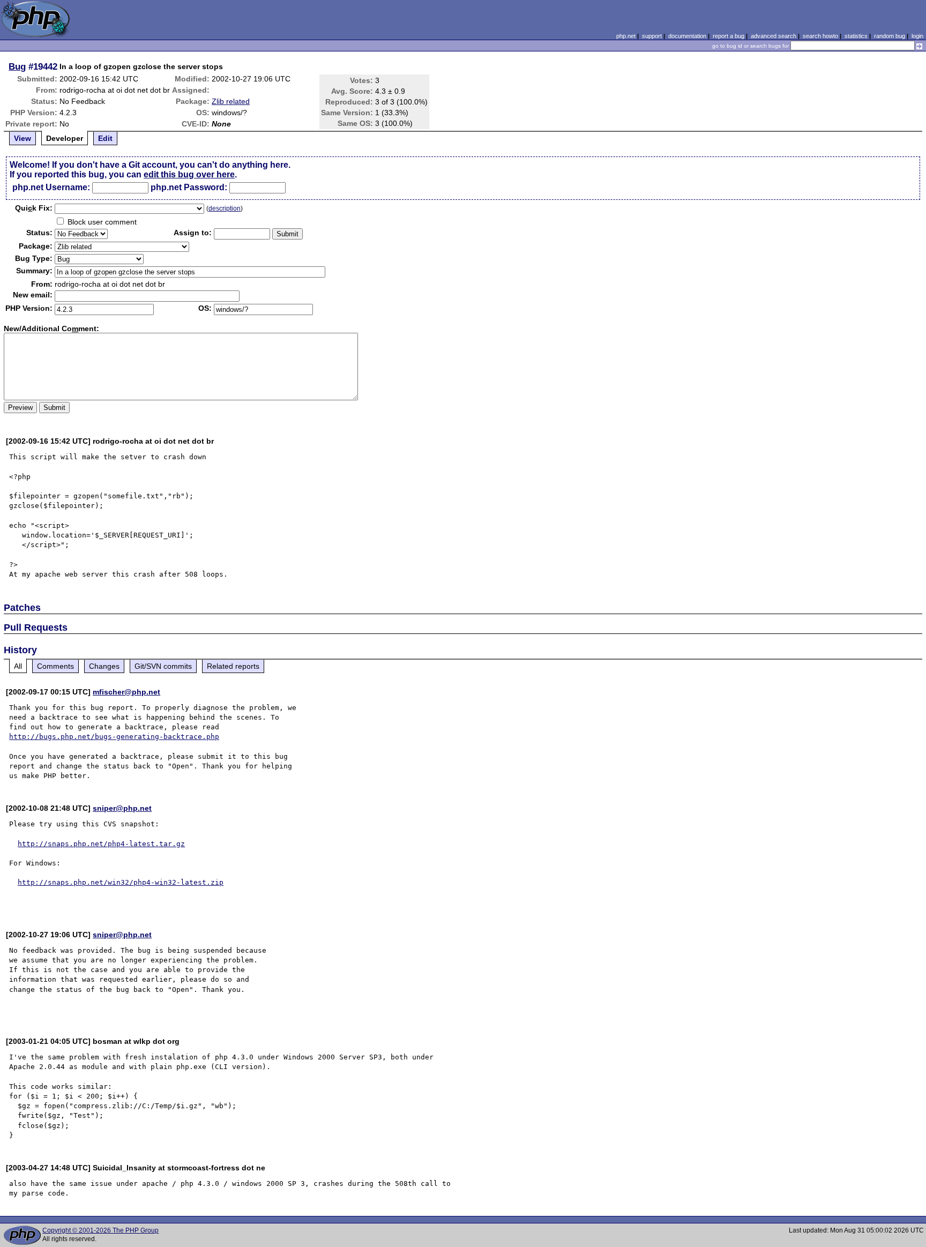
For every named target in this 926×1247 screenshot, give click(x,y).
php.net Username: (51, 187)
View (22, 138)
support (652, 36)
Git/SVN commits (163, 666)
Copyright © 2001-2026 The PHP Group (100, 1230)
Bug (17, 66)
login (917, 36)
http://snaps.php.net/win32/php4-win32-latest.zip (120, 882)
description (224, 208)
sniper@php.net (122, 808)
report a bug (728, 36)
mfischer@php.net (126, 692)
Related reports (233, 666)
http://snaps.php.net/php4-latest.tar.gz (101, 844)
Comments (55, 666)
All (18, 666)
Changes (104, 666)
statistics (856, 36)
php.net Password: (189, 187)
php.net (626, 36)
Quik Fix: (34, 208)
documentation (687, 36)
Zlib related (231, 101)
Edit (105, 138)
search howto (820, 36)
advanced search (773, 36)
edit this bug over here (189, 174)
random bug (889, 36)
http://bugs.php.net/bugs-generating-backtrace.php (114, 737)
